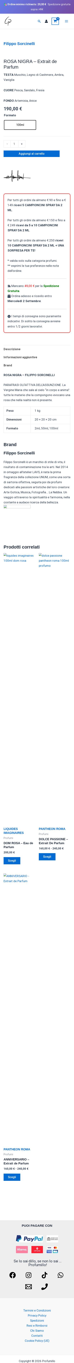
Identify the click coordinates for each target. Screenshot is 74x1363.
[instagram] (29, 1275)
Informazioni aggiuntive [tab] (20, 357)
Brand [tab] (8, 365)
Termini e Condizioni (37, 1310)
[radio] (20, 124)
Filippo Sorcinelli (19, 43)
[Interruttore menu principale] (66, 21)
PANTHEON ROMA (52, 829)
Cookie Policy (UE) (37, 1340)
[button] (39, 21)
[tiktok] (45, 1275)
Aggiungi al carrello (32, 153)
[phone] (45, 1286)
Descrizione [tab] (12, 349)
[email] (29, 1286)
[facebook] (13, 1275)
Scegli (12, 860)
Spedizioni (37, 1320)
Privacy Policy (37, 1315)
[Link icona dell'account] (46, 21)
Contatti (37, 1335)
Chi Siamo (37, 1330)
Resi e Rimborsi (37, 1325)
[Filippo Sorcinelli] (17, 176)
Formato (10, 115)
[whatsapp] (61, 1275)
